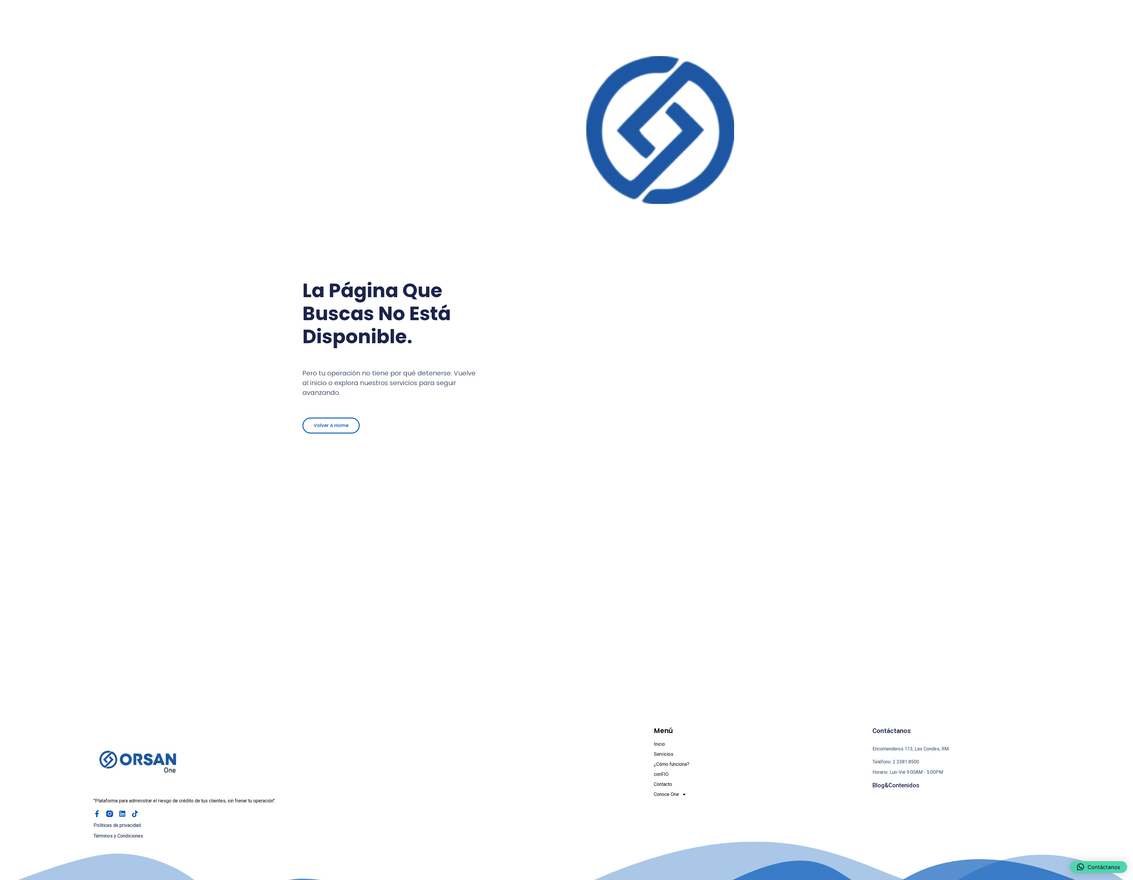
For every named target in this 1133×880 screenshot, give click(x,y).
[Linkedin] (122, 813)
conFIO (661, 774)
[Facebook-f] (97, 813)
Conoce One (666, 794)
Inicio (659, 744)
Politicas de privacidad (117, 825)
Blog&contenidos (895, 785)
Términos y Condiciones (118, 836)
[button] (1098, 867)
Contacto (663, 784)
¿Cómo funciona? (671, 764)
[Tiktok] (135, 813)
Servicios (663, 754)
